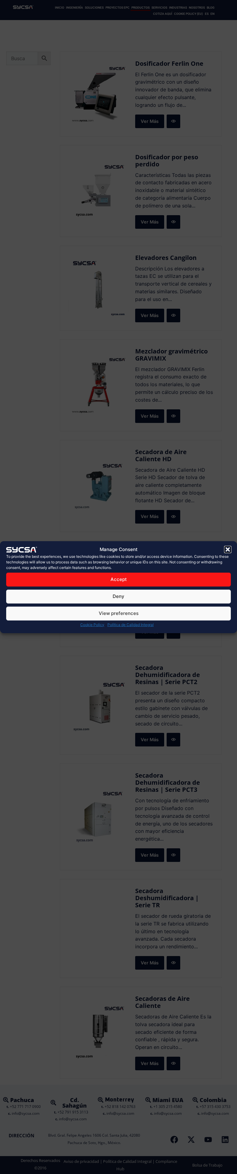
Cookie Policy (92, 624)
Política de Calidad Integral (130, 624)
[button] (228, 549)
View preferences (119, 613)
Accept (118, 579)
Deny (118, 596)
